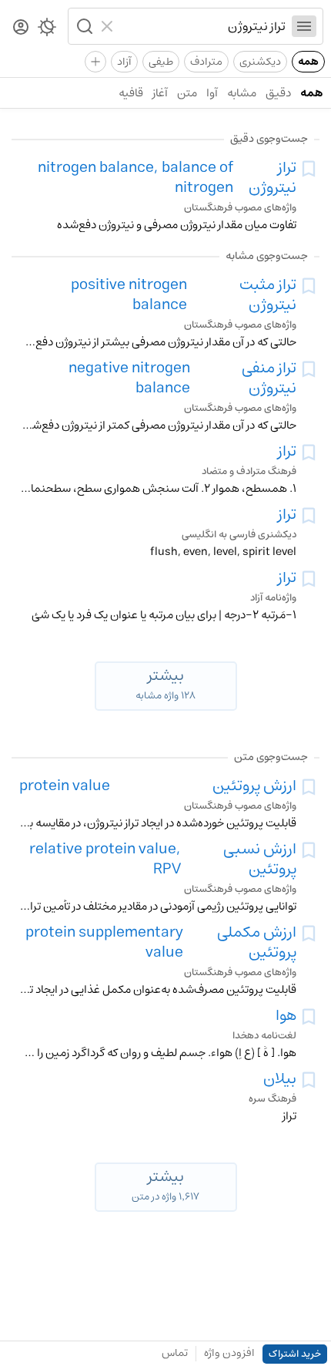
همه (308, 61)
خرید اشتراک (295, 1354)
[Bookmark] (308, 169)
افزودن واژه (229, 1353)
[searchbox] (203, 26)
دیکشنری (260, 61)
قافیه (131, 92)
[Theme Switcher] (47, 30)
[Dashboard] (21, 28)
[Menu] (304, 26)
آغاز (160, 92)
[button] (83, 26)
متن (187, 92)
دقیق (278, 92)
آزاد (124, 61)
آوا (212, 92)
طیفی (161, 61)
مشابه (241, 92)
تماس (175, 1353)
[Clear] (109, 26)
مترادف (206, 61)
